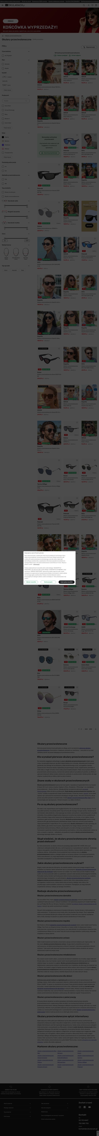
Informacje (36, 564)
